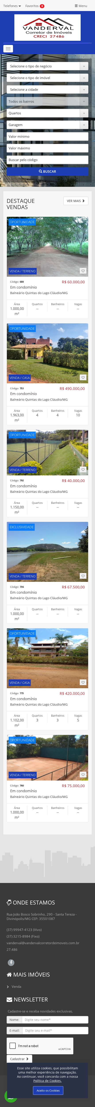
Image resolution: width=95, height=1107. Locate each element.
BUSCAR (49, 171)
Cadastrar (18, 1059)
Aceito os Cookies (48, 1090)
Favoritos (32, 6)
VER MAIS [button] (74, 201)
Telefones (11, 6)
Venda (16, 986)
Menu (82, 6)
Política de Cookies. (47, 1081)
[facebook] (11, 962)
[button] (47, 66)
